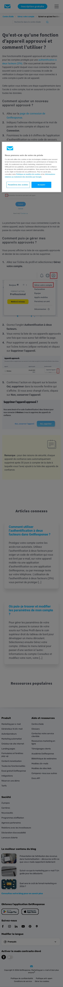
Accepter (41, 184)
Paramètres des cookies (18, 184)
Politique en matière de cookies (28, 174)
